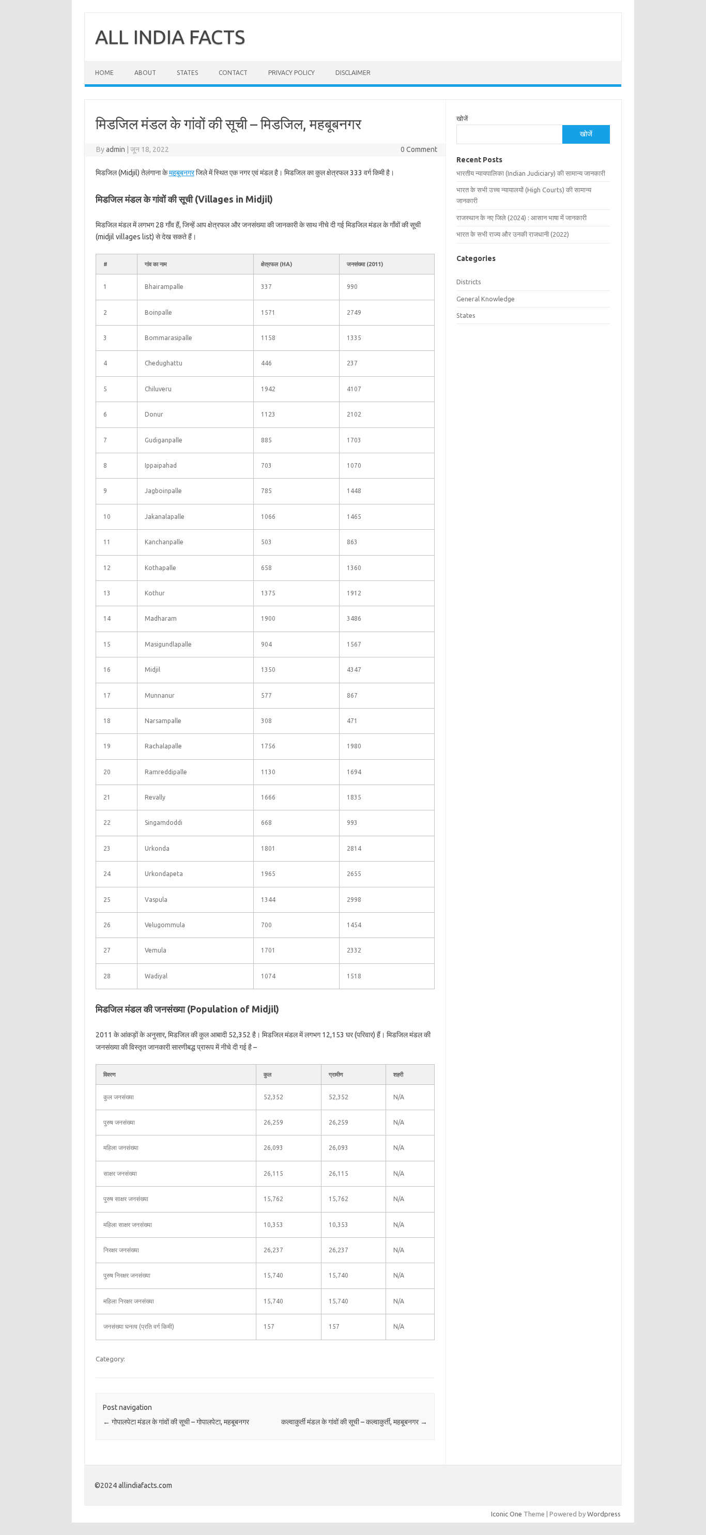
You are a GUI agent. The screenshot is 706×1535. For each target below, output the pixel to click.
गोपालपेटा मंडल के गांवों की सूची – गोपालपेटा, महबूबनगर (176, 1422)
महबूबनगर (181, 172)
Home (104, 72)
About (145, 72)
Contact (233, 72)
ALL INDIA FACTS (170, 37)
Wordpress (604, 1513)
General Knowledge (485, 298)
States (187, 72)
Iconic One (506, 1513)
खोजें (462, 118)
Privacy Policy (291, 72)
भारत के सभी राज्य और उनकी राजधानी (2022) (512, 234)
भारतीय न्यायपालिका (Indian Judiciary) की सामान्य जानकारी (530, 173)
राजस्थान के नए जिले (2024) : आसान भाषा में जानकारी (521, 217)
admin (115, 149)
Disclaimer (353, 72)
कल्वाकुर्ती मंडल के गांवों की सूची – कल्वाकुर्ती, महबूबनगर (354, 1422)
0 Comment (419, 149)
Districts (468, 281)
